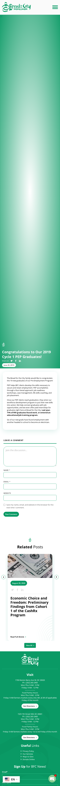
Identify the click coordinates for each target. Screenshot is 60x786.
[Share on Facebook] (15, 361)
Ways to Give (28, 756)
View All (29, 645)
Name (6, 470)
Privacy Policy (28, 751)
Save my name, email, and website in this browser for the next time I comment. (29, 506)
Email (6, 482)
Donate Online (29, 759)
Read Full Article (17, 637)
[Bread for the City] (16, 11)
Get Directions (29, 706)
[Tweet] (11, 361)
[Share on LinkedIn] (20, 361)
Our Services (28, 754)
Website (7, 493)
